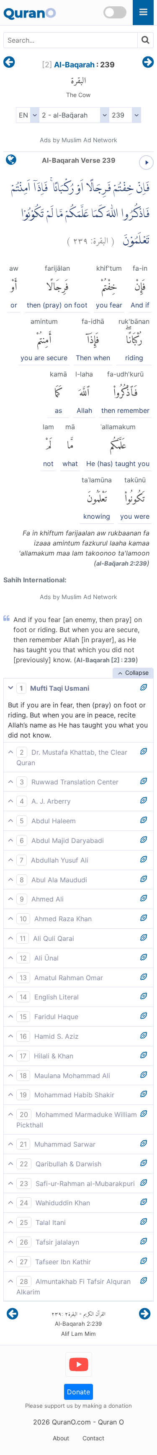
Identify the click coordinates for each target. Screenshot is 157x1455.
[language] (11, 161)
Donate (78, 1392)
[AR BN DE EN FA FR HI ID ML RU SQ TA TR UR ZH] (27, 115)
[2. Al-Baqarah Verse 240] (148, 63)
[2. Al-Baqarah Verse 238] (9, 63)
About (61, 1438)
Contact (93, 1438)
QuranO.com (71, 1422)
